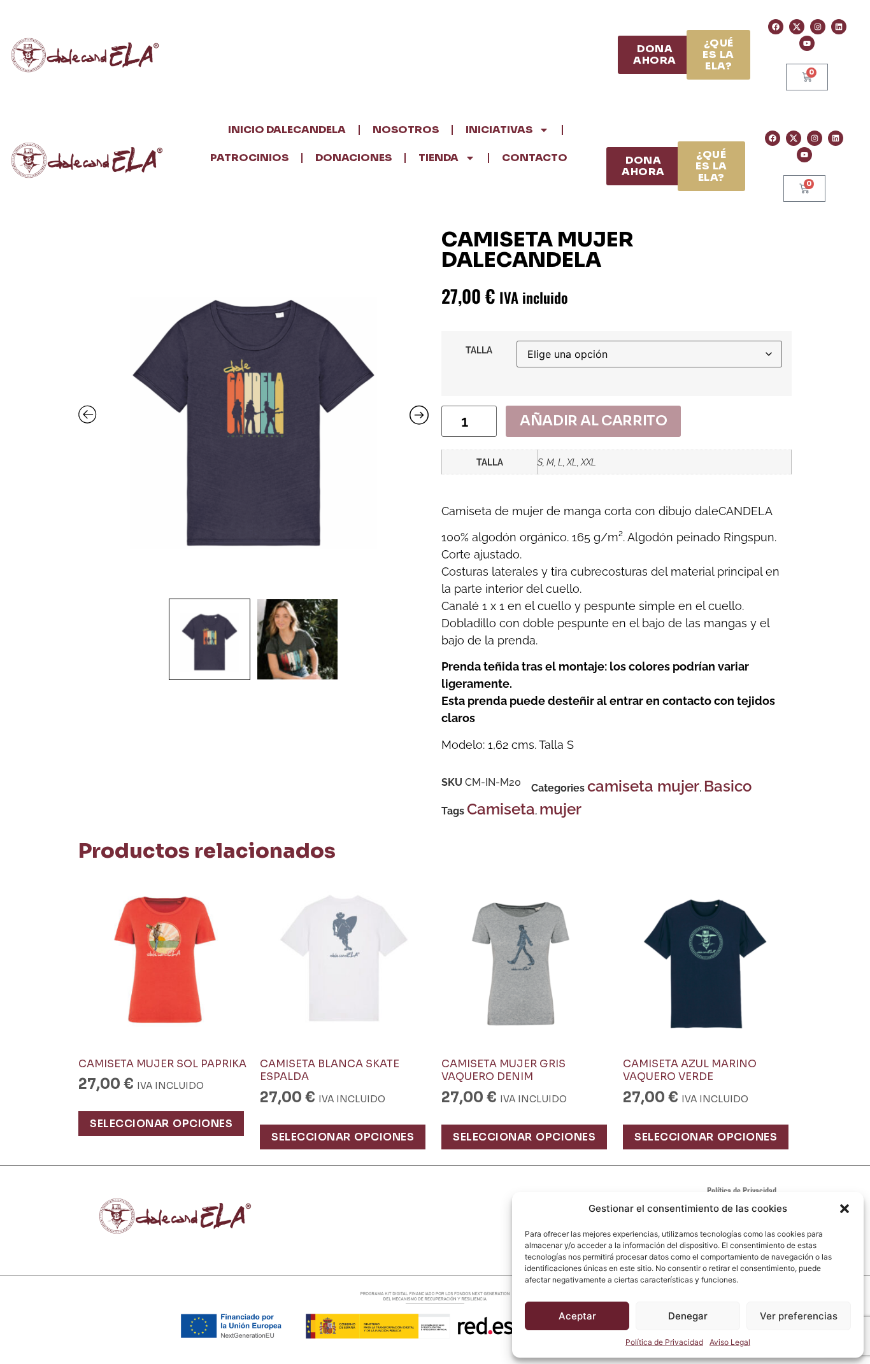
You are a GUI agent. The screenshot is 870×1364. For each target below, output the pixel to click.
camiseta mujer (643, 786)
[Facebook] (775, 26)
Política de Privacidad (664, 1342)
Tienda (438, 157)
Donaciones (353, 157)
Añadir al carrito (593, 420)
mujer (560, 809)
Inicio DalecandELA (287, 129)
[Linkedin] (838, 26)
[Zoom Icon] (253, 410)
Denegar (688, 1316)
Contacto (534, 157)
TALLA (479, 350)
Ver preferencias (799, 1316)
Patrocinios (249, 157)
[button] (844, 1208)
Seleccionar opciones (161, 1123)
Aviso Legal (730, 1342)
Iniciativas (499, 129)
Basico (728, 786)
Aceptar (577, 1316)
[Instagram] (817, 26)
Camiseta (501, 809)
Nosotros (406, 129)
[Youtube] (807, 43)
